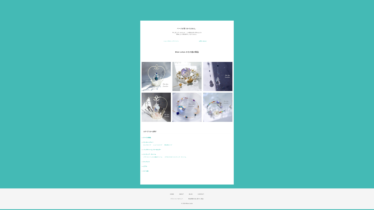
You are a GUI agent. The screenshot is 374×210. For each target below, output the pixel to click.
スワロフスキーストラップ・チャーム (175, 157)
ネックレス (146, 161)
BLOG (191, 194)
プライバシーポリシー (176, 199)
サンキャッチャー (148, 142)
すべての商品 (147, 137)
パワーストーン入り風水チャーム (152, 157)
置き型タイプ (168, 145)
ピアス (145, 166)
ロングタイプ (147, 145)
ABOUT (181, 194)
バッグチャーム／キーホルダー (152, 149)
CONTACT (201, 194)
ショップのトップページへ (171, 41)
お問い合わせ (203, 41)
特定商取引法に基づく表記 (196, 199)
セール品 (145, 171)
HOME (172, 194)
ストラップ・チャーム (149, 154)
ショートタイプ (157, 145)
